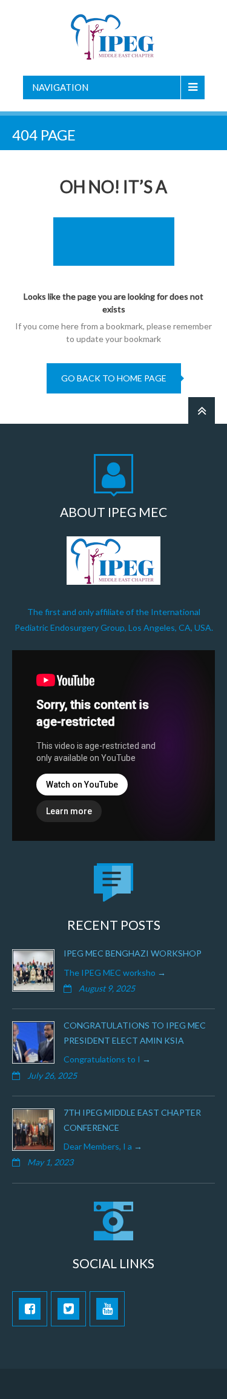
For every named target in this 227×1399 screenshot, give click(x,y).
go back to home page (113, 378)
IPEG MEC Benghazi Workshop (133, 953)
